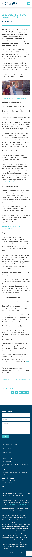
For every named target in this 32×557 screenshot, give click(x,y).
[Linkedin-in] (3, 486)
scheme (7, 284)
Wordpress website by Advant (16, 552)
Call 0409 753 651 (7, 458)
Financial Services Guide (10, 444)
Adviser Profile (7, 452)
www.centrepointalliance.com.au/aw (18, 504)
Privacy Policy (7, 448)
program (8, 301)
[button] (28, 3)
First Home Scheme (12, 182)
